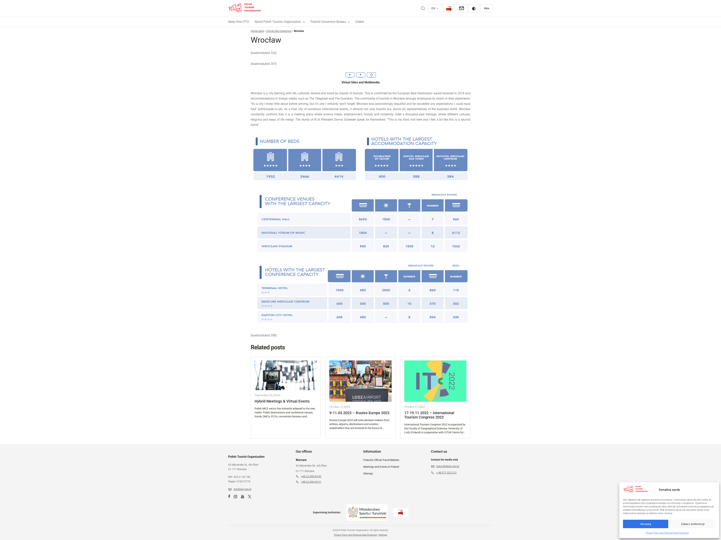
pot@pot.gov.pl (242, 489)
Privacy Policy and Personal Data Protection (667, 533)
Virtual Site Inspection (279, 30)
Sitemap (368, 473)
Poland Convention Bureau (328, 21)
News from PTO (238, 21)
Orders (359, 21)
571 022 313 (449, 472)
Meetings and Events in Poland (381, 466)
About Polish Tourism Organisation (278, 21)
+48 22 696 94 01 (311, 481)
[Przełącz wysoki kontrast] (473, 8)
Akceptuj (645, 524)
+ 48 (439, 472)
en (433, 8)
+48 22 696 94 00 (311, 476)
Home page (257, 30)
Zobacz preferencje (693, 524)
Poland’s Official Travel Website (381, 459)
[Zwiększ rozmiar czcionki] (486, 8)
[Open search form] (423, 8)
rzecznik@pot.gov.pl (447, 466)
